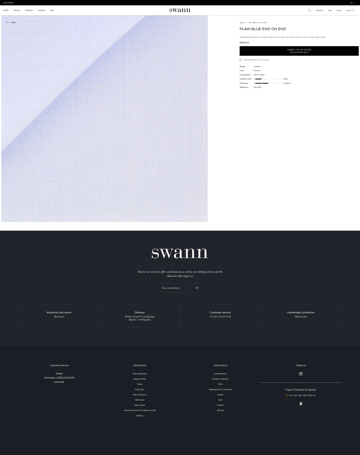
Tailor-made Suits (140, 373)
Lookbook (41, 10)
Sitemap (139, 415)
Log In (339, 10)
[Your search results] (309, 10)
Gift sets (220, 410)
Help (330, 10)
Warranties (139, 400)
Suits (220, 400)
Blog (52, 10)
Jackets (220, 394)
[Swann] (180, 10)
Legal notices (139, 405)
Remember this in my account (256, 59)
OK (196, 288)
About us (319, 10)
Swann (242, 22)
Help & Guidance (140, 394)
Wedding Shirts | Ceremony (220, 389)
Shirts (220, 384)
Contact (59, 373)
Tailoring (17, 10)
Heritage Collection (220, 379)
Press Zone (139, 389)
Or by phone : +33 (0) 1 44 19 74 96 (59, 377)
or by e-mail (59, 381)
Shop (5, 10)
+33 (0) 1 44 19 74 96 (220, 316)
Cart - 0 (349, 10)
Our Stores (8, 3)
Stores (139, 384)
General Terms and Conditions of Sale (140, 410)
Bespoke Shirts (139, 379)
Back (13, 22)
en (351, 3)
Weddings (29, 10)
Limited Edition (220, 373)
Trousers (220, 405)
